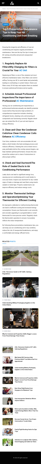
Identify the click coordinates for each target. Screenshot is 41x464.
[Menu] (3, 3)
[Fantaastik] (20, 3)
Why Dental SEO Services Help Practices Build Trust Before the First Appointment (26, 359)
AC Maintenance (24, 101)
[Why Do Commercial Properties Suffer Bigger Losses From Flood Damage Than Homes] (20, 318)
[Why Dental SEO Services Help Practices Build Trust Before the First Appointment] (7, 359)
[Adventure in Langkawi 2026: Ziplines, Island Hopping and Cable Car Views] (7, 442)
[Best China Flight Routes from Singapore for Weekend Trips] (7, 390)
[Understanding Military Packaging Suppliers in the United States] (20, 287)
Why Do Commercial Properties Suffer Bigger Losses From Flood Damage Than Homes (26, 380)
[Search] (38, 3)
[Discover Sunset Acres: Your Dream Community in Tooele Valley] (7, 421)
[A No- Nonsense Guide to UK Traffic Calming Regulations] (20, 256)
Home (4, 8)
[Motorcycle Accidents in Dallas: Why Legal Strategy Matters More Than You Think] (7, 411)
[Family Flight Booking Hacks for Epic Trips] (7, 432)
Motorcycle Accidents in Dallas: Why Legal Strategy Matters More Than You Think (26, 410)
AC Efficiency (19, 136)
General (5, 24)
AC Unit (23, 70)
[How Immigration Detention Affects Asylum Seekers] (7, 401)
